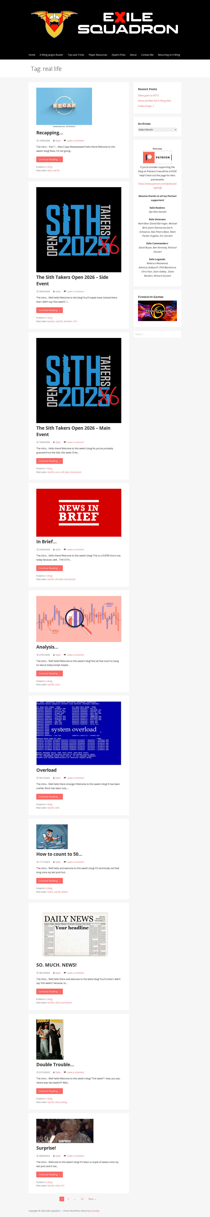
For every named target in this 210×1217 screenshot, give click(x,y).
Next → (92, 1199)
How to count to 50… (59, 854)
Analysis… (47, 647)
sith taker (68, 321)
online (50, 892)
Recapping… (49, 132)
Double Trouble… (55, 1064)
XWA (57, 807)
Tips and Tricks (76, 54)
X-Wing (49, 167)
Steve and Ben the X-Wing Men (154, 100)
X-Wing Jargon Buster (51, 54)
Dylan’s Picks (118, 54)
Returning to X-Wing (169, 54)
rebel (57, 1002)
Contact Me (147, 54)
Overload (46, 770)
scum (57, 472)
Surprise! (46, 1148)
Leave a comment (75, 140)
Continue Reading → (50, 159)
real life (56, 170)
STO (75, 321)
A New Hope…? (146, 106)
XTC (63, 1185)
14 (82, 1199)
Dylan (58, 140)
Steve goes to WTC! (148, 95)
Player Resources (98, 54)
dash (49, 170)
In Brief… (46, 541)
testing (64, 1102)
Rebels (65, 892)
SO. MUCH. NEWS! (56, 965)
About (133, 54)
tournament (76, 472)
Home (32, 54)
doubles (51, 321)
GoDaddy (94, 1210)
